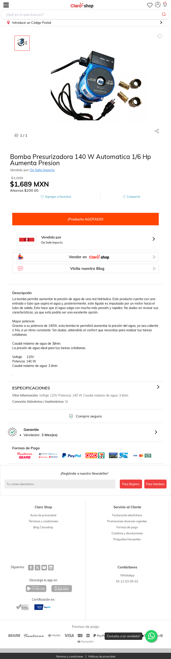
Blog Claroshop (43, 527)
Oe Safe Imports (42, 170)
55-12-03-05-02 (127, 581)
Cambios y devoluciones (127, 533)
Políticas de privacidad (101, 656)
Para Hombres (155, 484)
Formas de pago (127, 527)
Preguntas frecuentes (127, 539)
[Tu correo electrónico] (61, 484)
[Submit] (164, 14)
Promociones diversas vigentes (127, 521)
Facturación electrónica (127, 515)
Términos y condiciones (43, 521)
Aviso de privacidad (43, 515)
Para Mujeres (130, 484)
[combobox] (85, 14)
